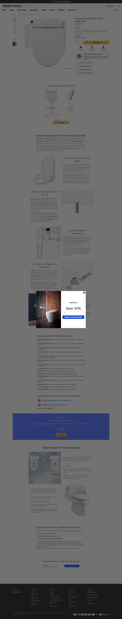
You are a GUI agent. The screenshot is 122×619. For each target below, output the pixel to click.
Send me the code (73, 317)
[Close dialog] (84, 293)
